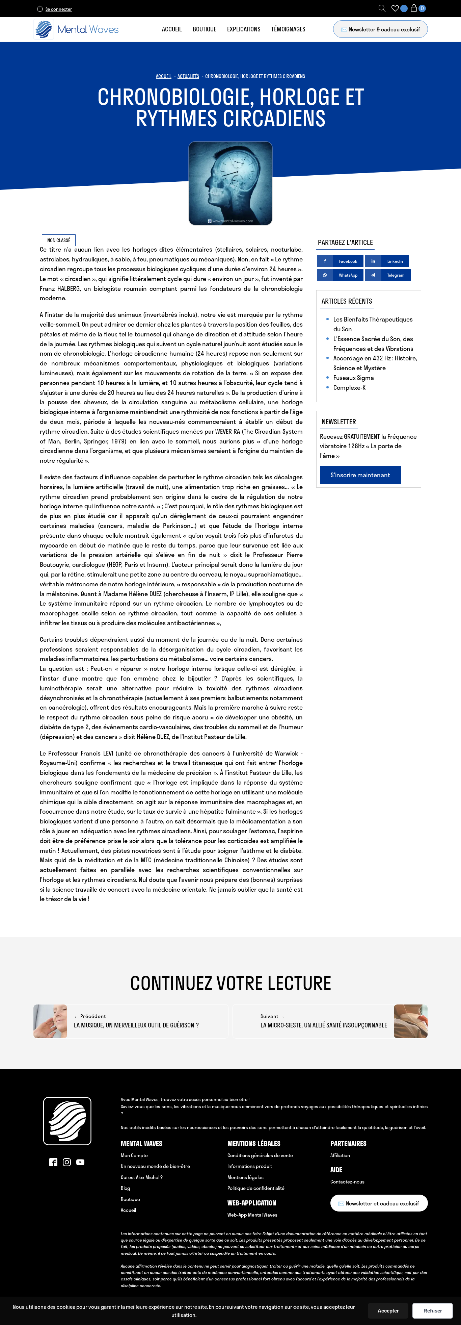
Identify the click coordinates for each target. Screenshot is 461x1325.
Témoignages (288, 29)
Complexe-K (349, 387)
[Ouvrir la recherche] (382, 8)
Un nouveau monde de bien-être (155, 1166)
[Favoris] (395, 8)
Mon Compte (134, 1155)
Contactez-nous (347, 1181)
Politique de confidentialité (255, 1188)
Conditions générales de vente (260, 1155)
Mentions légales (245, 1177)
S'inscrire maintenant (360, 475)
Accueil (172, 29)
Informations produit (249, 1166)
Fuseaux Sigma (353, 377)
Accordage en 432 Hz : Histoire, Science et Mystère (375, 363)
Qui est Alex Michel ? (142, 1177)
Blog (125, 1188)
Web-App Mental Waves (252, 1214)
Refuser (433, 1311)
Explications (244, 29)
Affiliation (340, 1155)
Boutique (204, 29)
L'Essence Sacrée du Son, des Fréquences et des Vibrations (373, 343)
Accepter (388, 1311)
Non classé (58, 240)
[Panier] (418, 8)
